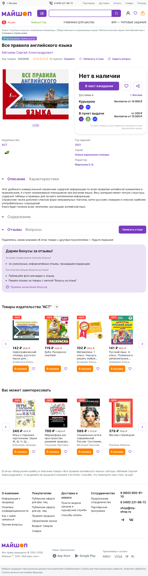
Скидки (129, 3)
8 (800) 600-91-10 (131, 494)
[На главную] (16, 13)
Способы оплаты (71, 515)
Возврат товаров (42, 525)
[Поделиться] (138, 86)
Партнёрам (89, 3)
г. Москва (136, 95)
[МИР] (107, 556)
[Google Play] (85, 556)
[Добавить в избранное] (126, 86)
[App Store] (61, 556)
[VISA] (118, 556)
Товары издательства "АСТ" (27, 307)
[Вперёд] (142, 344)
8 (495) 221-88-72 (63, 3)
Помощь (141, 3)
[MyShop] (14, 547)
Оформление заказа (44, 520)
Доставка (104, 3)
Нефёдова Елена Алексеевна (119, 361)
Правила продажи (43, 515)
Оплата (117, 3)
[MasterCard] (127, 556)
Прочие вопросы (12, 524)
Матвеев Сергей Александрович (27, 52)
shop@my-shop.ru (128, 509)
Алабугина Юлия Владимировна (23, 361)
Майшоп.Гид (38, 22)
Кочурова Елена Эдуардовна (86, 361)
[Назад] (6, 344)
